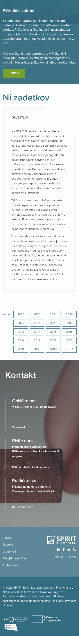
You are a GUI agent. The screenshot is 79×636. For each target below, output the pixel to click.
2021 (37, 323)
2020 (53, 323)
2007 (69, 349)
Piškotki (57, 54)
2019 (69, 323)
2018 (21, 332)
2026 (20, 314)
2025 (37, 314)
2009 (36, 349)
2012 (53, 340)
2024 (53, 314)
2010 (21, 349)
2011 (69, 340)
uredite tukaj (66, 62)
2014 (21, 340)
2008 (53, 349)
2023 (69, 314)
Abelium (8, 605)
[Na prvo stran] (61, 539)
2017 (37, 332)
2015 (69, 332)
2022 (20, 323)
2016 (53, 332)
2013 (37, 340)
